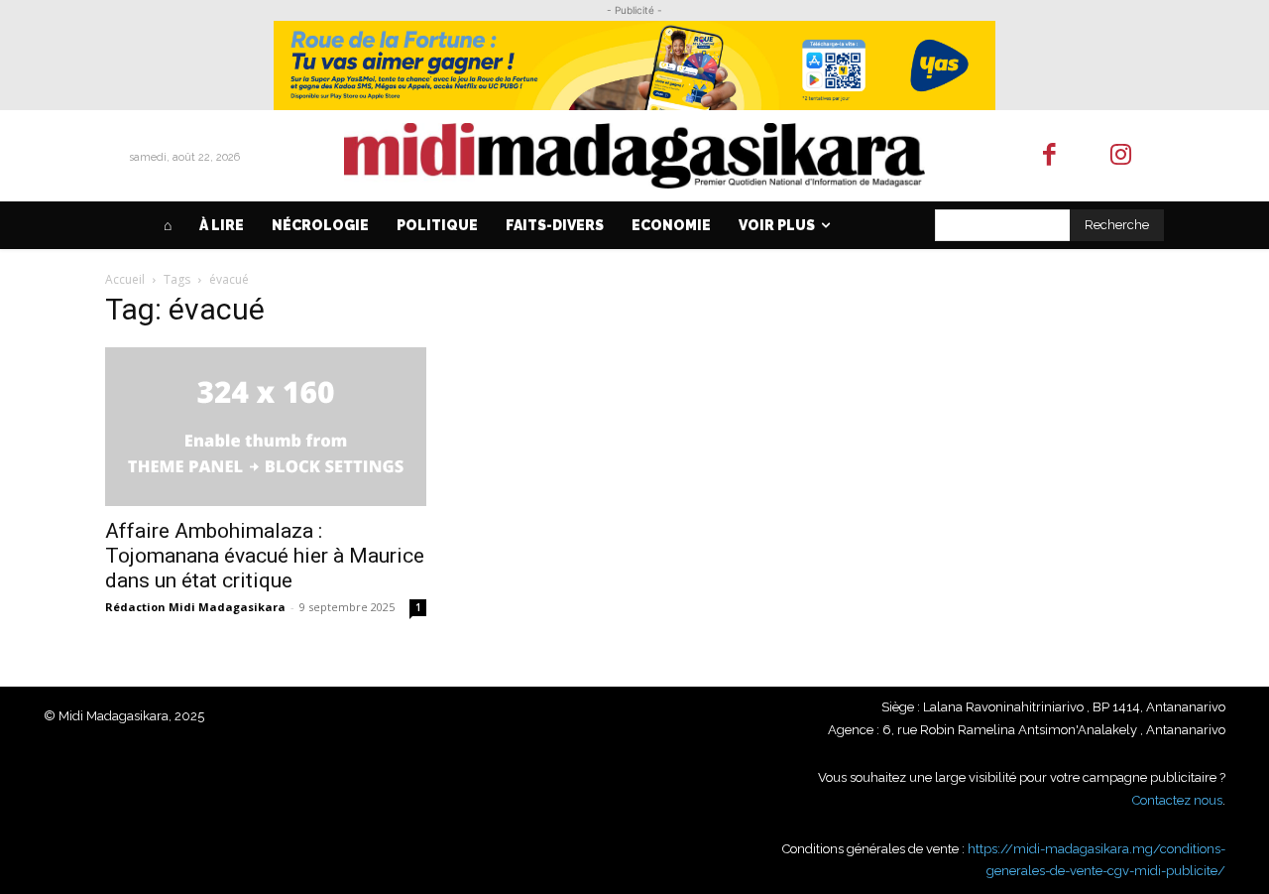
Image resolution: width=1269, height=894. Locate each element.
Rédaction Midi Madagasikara (195, 606)
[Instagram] (1122, 156)
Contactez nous (1177, 800)
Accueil (125, 279)
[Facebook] (1049, 156)
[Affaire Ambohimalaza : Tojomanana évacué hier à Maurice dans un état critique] (265, 426)
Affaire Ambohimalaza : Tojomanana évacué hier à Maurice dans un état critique (264, 555)
